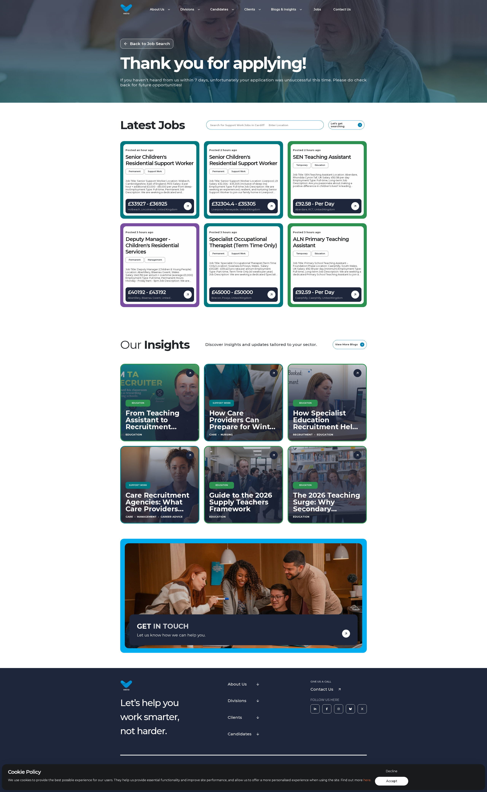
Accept (391, 781)
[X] (362, 708)
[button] (160, 9)
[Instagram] (338, 708)
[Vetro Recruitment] (126, 9)
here (367, 780)
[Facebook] (326, 708)
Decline (391, 771)
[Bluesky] (350, 708)
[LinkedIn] (315, 708)
